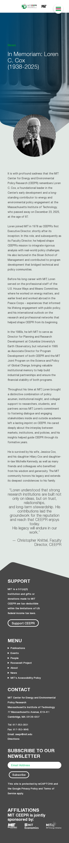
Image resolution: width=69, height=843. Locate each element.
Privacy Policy (29, 788)
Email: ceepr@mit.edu (20, 734)
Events (15, 653)
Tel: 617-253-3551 (18, 724)
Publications (18, 648)
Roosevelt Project (21, 662)
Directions (14, 738)
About (14, 667)
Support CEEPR (23, 623)
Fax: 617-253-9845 (18, 729)
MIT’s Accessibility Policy (26, 677)
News (14, 672)
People (15, 658)
